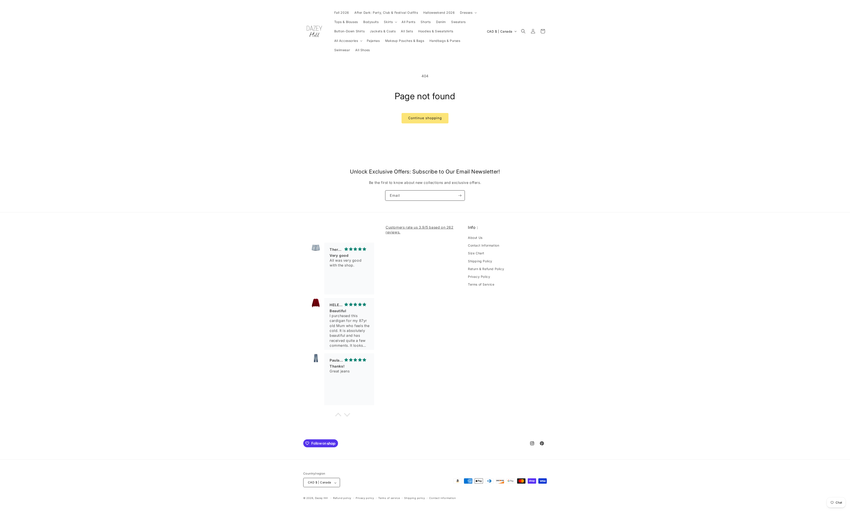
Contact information (442, 498)
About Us (475, 238)
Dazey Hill (321, 498)
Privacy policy (365, 498)
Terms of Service (481, 284)
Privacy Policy (479, 276)
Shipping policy (414, 498)
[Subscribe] (460, 195)
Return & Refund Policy (486, 269)
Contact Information (483, 245)
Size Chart (476, 253)
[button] (467, 12)
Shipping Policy (480, 261)
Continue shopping (425, 118)
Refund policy (342, 498)
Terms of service (389, 498)
